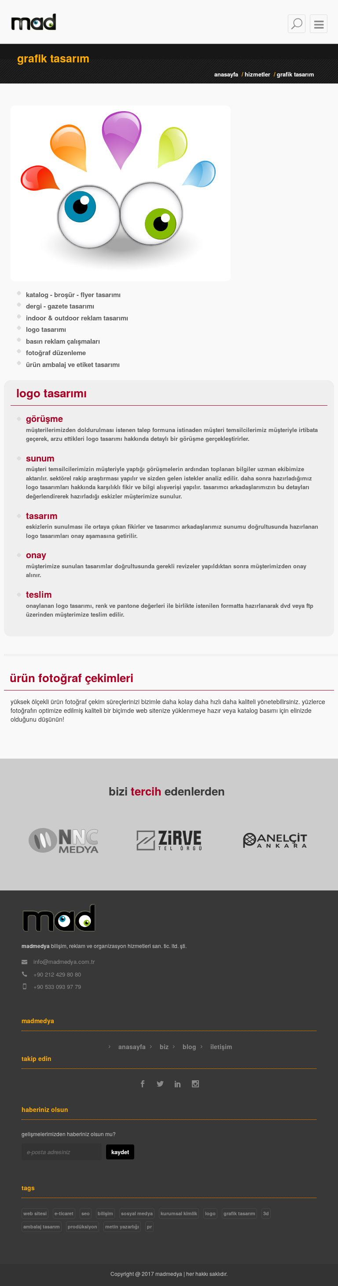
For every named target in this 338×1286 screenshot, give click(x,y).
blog (188, 1046)
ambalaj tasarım (41, 1226)
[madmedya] (59, 919)
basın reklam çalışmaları (63, 341)
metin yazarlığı (122, 1226)
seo (85, 1213)
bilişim (105, 1213)
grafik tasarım (239, 1213)
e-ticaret (64, 1213)
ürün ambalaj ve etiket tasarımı (73, 364)
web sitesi (35, 1213)
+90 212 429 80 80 (56, 974)
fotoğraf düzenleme (56, 352)
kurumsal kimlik (179, 1213)
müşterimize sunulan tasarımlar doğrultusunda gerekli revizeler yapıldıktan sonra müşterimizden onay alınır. (166, 565)
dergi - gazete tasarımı (60, 306)
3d (266, 1213)
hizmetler (257, 74)
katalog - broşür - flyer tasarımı (73, 294)
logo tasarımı (46, 329)
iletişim (220, 1046)
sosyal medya (137, 1213)
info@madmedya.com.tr (63, 961)
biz (163, 1046)
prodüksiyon (82, 1226)
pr (149, 1226)
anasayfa (226, 74)
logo (210, 1213)
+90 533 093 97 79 (56, 986)
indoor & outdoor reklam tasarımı (77, 318)
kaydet (120, 1152)
